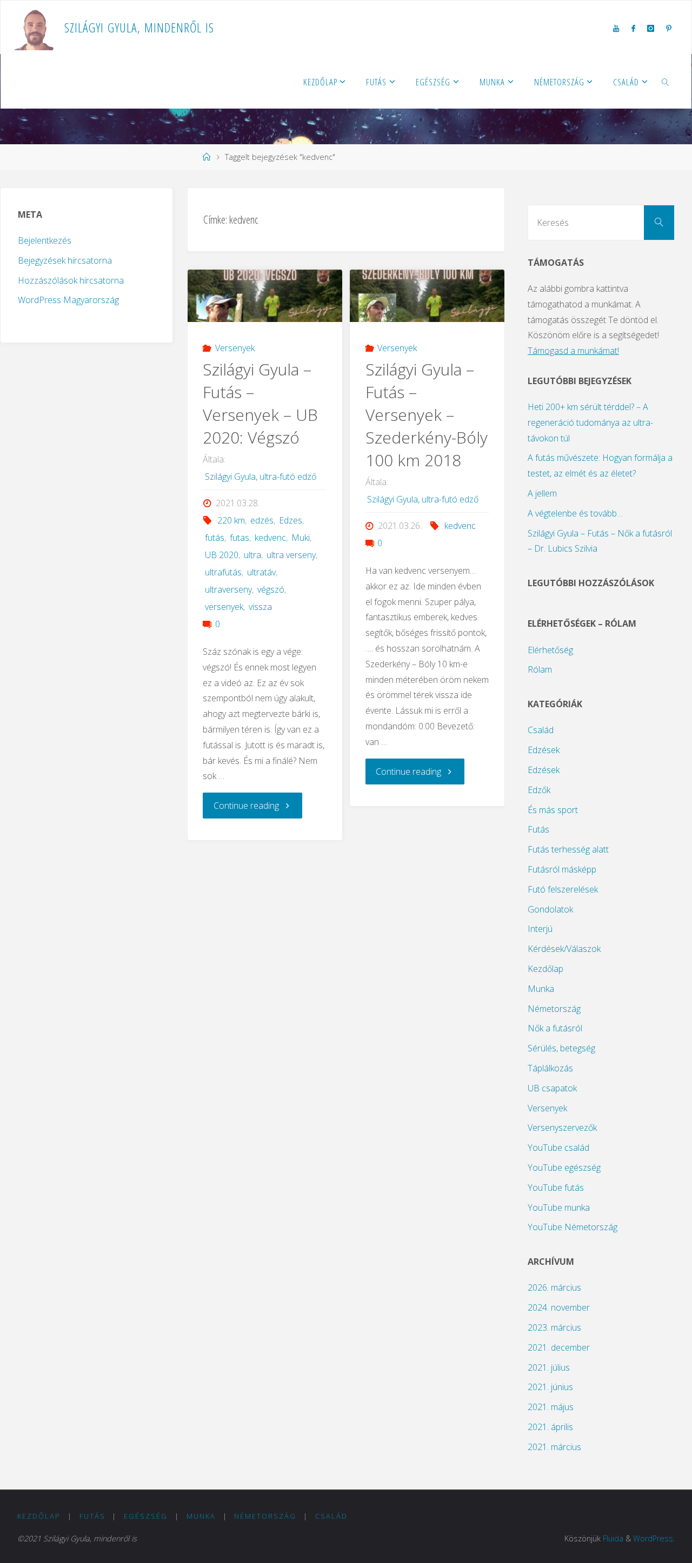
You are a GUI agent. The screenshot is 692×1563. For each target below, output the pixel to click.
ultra (252, 555)
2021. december (559, 1347)
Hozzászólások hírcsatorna (71, 280)
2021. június (550, 1387)
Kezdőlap (545, 969)
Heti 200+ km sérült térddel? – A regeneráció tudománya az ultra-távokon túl (590, 422)
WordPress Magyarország (68, 300)
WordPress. (654, 1538)
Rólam (540, 669)
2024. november (559, 1307)
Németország (554, 1009)
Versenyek (235, 348)
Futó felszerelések (563, 889)
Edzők (539, 790)
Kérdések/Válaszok (564, 949)
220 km (231, 520)
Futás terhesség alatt (568, 849)
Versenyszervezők (562, 1127)
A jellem (542, 493)
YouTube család (558, 1147)
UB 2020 (221, 555)
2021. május (551, 1407)
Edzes (290, 520)
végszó (270, 589)
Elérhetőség (550, 650)
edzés (262, 520)
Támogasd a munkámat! (573, 351)
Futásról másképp (562, 869)
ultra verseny (291, 555)
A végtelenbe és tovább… (575, 513)
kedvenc (270, 538)
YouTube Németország (572, 1227)
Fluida (613, 1538)
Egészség (146, 1516)
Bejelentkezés (44, 240)
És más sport (553, 810)
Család (541, 730)
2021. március (554, 1447)
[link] (665, 82)
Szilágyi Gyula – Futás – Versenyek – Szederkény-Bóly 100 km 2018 (426, 414)
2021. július (549, 1367)
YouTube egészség (564, 1167)
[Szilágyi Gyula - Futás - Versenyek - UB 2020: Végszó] (265, 296)
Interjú (540, 929)
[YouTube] (616, 28)
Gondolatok (550, 909)
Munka (541, 989)
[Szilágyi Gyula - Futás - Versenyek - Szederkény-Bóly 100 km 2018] (427, 296)
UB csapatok (552, 1088)
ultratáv (261, 572)
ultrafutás (223, 572)
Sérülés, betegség (561, 1048)
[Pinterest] (668, 28)
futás (214, 538)
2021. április (550, 1427)
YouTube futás (556, 1187)
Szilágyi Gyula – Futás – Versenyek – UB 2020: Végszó (260, 403)
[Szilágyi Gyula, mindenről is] (35, 27)
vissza (260, 607)
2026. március (554, 1287)
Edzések (544, 750)
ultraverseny (228, 589)
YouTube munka (559, 1207)
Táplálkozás (550, 1068)
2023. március (554, 1327)
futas (239, 538)
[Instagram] (650, 28)
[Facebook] (633, 28)
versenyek (224, 607)
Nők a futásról (555, 1028)
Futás (538, 829)
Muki (300, 538)
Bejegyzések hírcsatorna (65, 260)
